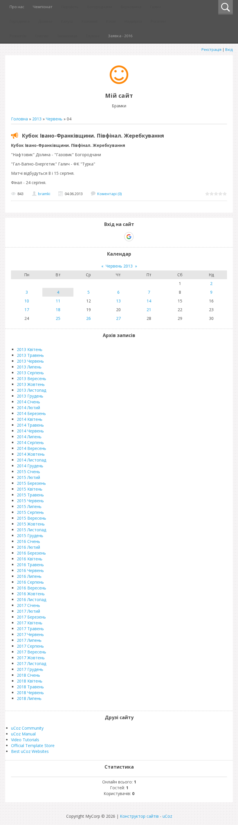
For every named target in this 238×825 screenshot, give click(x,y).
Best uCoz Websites (30, 751)
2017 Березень (31, 617)
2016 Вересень (31, 588)
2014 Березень (31, 413)
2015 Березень (31, 483)
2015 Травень (30, 495)
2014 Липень (29, 436)
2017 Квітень (29, 623)
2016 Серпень (30, 582)
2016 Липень (29, 576)
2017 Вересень (31, 652)
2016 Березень (31, 553)
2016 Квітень (29, 559)
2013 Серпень (30, 372)
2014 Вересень (31, 448)
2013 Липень (29, 367)
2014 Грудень (30, 465)
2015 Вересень (31, 518)
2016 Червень (30, 570)
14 (149, 301)
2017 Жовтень (31, 657)
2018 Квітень (29, 681)
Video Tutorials (25, 739)
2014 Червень (30, 431)
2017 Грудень (30, 669)
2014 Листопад (31, 460)
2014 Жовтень (31, 454)
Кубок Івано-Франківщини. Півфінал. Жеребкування (93, 135)
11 (58, 301)
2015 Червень (30, 500)
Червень (54, 119)
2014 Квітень (29, 419)
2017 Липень (29, 640)
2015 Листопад (31, 529)
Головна (19, 119)
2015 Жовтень (31, 524)
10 (26, 301)
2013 (37, 119)
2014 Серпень (30, 442)
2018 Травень (30, 686)
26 (88, 318)
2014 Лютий (28, 407)
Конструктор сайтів (139, 816)
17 (26, 309)
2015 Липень (29, 506)
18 (58, 309)
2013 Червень (30, 361)
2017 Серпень (30, 646)
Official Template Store (33, 745)
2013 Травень (30, 355)
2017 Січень (28, 605)
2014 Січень (28, 402)
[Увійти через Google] (129, 236)
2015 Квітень (29, 489)
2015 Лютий (28, 477)
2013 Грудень (30, 396)
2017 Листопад (31, 663)
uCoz (167, 816)
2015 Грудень (30, 535)
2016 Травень (30, 564)
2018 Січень (28, 675)
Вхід (229, 49)
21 (149, 309)
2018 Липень (29, 698)
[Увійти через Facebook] (118, 236)
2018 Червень (30, 692)
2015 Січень (28, 471)
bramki (44, 193)
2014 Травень (30, 425)
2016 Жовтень (31, 593)
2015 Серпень (30, 512)
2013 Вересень (31, 378)
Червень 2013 (119, 266)
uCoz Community (27, 728)
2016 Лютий (28, 547)
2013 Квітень (29, 349)
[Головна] (119, 82)
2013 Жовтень (31, 384)
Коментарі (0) (109, 193)
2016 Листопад (31, 599)
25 (58, 318)
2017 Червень (30, 634)
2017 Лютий (28, 611)
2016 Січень (28, 541)
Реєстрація (211, 49)
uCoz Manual (23, 734)
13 (118, 301)
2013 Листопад (31, 390)
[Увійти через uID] (108, 236)
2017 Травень (30, 628)
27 (118, 318)
